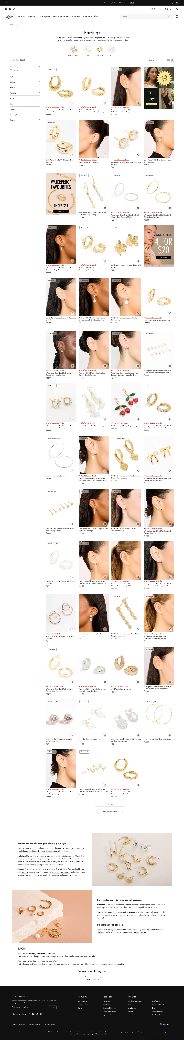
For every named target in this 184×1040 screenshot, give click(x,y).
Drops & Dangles (74, 55)
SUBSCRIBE (52, 1007)
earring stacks (34, 851)
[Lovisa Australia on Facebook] (6, 8)
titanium (47, 861)
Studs (112, 55)
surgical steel (59, 861)
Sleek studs (21, 956)
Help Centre (107, 1005)
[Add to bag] (72, 103)
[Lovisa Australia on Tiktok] (14, 8)
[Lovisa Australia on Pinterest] (41, 1014)
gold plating (27, 858)
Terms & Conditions (18, 1024)
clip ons (123, 929)
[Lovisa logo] (10, 16)
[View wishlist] (177, 8)
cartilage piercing (139, 932)
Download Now (101, 3)
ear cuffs (57, 851)
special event (110, 915)
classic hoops (34, 956)
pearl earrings (67, 848)
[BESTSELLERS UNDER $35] (159, 87)
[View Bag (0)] (176, 16)
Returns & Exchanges (109, 1011)
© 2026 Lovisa (50, 1024)
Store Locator (131, 1008)
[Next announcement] (172, 3)
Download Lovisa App (134, 1001)
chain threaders (47, 851)
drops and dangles (53, 848)
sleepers (26, 964)
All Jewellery (14, 25)
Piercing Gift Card (158, 1005)
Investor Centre (83, 1005)
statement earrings (133, 912)
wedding (130, 915)
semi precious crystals (61, 872)
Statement (99, 55)
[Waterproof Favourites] (61, 192)
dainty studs (115, 37)
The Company (82, 1001)
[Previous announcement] (7, 3)
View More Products (110, 811)
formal (136, 915)
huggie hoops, (23, 851)
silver (83, 869)
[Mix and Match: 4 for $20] (159, 245)
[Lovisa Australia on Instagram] (10, 8)
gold (78, 869)
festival (154, 915)
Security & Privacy (35, 1024)
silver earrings (151, 907)
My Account (107, 1015)
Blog (153, 1008)
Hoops (87, 55)
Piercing (130, 1011)
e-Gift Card (156, 1001)
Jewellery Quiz (157, 1015)
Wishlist (130, 1005)
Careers (80, 1008)
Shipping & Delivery (109, 1008)
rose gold (24, 872)
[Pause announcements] (176, 2)
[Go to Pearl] (169, 16)
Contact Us (106, 1001)
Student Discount (157, 1011)
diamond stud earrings (126, 904)
